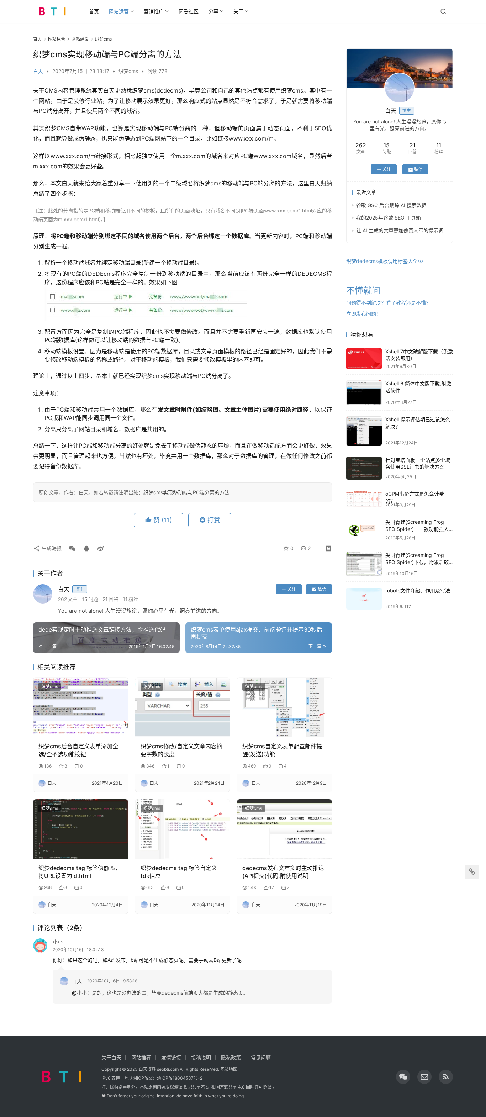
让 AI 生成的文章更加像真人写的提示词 (399, 230)
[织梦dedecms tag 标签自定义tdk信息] (182, 829)
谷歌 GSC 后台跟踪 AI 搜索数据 (391, 205)
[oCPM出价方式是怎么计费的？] (364, 499)
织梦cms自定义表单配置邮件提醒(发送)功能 (282, 750)
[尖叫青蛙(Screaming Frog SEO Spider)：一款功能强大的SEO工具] (364, 530)
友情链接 (171, 1057)
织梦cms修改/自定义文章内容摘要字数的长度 (181, 750)
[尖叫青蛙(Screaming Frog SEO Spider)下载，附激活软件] (364, 564)
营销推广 (154, 11)
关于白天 (111, 1057)
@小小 (79, 993)
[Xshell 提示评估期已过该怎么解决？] (364, 431)
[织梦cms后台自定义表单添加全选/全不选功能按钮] (80, 707)
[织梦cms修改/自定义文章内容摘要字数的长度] (182, 707)
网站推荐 (141, 1057)
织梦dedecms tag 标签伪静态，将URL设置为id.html (79, 871)
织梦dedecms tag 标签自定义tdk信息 (179, 871)
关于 (238, 11)
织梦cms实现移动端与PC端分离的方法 (186, 492)
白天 (38, 71)
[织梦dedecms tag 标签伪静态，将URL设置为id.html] (80, 829)
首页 (94, 11)
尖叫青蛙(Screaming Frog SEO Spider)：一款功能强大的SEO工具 (417, 529)
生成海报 (51, 548)
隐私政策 (231, 1057)
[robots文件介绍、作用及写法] (364, 599)
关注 (291, 589)
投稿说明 (201, 1057)
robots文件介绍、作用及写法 (417, 591)
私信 (322, 589)
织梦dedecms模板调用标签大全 (382, 261)
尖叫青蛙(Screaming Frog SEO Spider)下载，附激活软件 (417, 562)
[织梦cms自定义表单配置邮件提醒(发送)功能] (284, 707)
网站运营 (119, 11)
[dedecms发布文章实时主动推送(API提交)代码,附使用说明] (284, 829)
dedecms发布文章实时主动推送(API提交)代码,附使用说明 (283, 871)
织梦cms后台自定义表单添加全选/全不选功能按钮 (78, 750)
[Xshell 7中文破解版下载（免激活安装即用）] (364, 358)
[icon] (403, 1077)
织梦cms (128, 71)
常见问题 (261, 1057)
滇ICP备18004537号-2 (179, 1078)
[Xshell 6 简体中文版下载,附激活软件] (364, 392)
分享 (213, 11)
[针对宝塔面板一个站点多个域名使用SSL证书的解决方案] (364, 468)
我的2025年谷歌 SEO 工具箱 (388, 218)
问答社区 (189, 11)
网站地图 (228, 1069)
